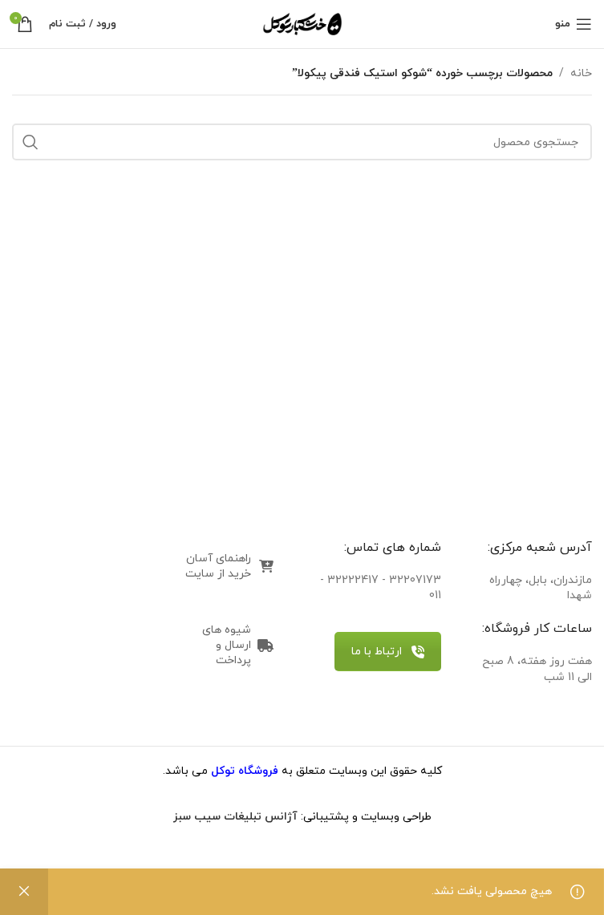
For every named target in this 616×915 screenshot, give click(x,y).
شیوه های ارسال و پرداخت (226, 645)
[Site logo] (302, 22)
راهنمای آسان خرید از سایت (218, 566)
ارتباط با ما (376, 651)
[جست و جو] (30, 141)
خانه (581, 73)
